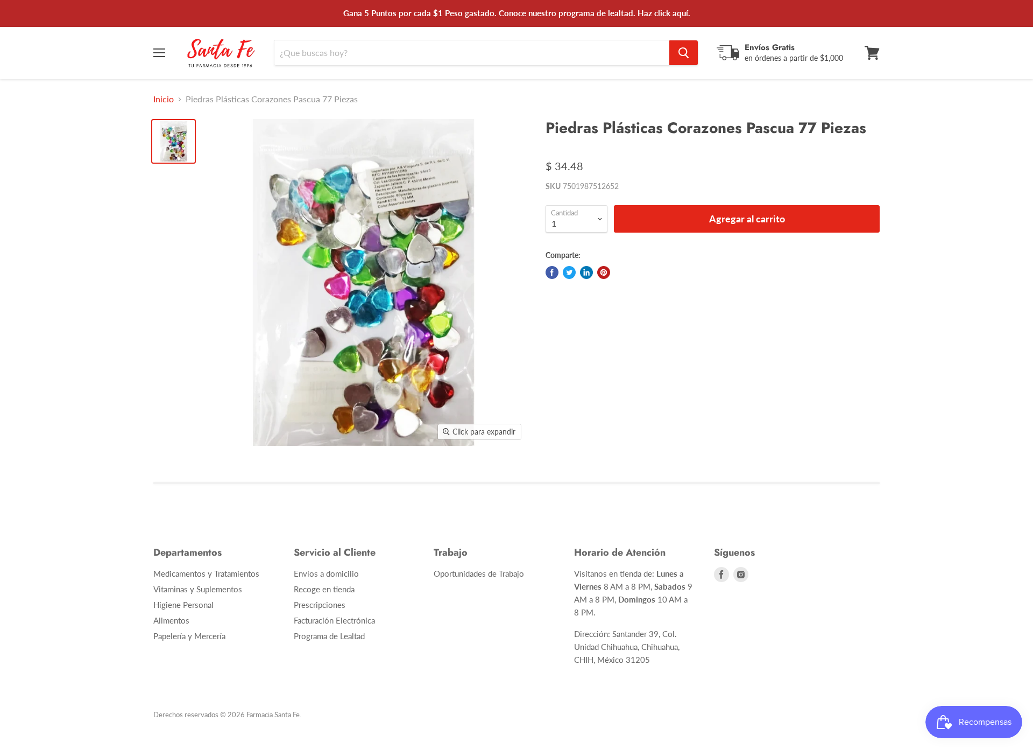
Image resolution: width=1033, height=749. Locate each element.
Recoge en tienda (324, 589)
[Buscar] (683, 52)
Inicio (163, 99)
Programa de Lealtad (329, 636)
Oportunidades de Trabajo (479, 573)
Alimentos (171, 620)
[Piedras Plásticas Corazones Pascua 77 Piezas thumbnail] (173, 141)
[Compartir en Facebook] (552, 272)
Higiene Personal (183, 605)
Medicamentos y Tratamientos (206, 573)
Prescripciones (319, 605)
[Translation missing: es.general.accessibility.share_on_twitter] (569, 272)
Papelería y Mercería (189, 636)
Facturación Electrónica (334, 620)
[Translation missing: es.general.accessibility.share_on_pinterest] (603, 272)
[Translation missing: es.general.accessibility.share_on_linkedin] (586, 272)
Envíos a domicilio (326, 573)
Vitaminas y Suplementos (197, 589)
